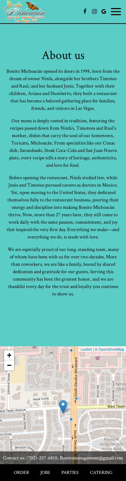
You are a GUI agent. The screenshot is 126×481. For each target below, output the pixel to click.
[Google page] (104, 11)
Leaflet (86, 349)
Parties (70, 473)
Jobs (45, 473)
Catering (101, 473)
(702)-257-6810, (42, 457)
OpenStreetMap (111, 349)
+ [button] (9, 355)
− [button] (9, 365)
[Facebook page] (85, 11)
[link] (63, 407)
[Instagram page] (94, 11)
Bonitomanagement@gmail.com (91, 457)
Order (21, 473)
